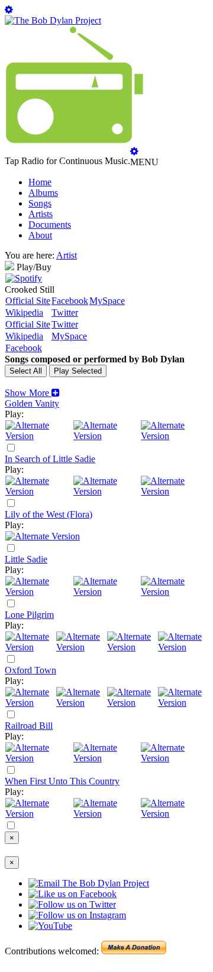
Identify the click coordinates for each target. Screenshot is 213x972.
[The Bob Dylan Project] (53, 20)
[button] (32, 393)
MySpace (107, 301)
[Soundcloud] (132, 647)
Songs (39, 203)
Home (39, 182)
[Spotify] (23, 278)
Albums (43, 193)
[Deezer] (106, 436)
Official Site (27, 301)
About (40, 235)
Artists (40, 214)
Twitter (64, 312)
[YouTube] (174, 436)
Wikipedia (24, 312)
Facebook (69, 301)
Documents (49, 225)
